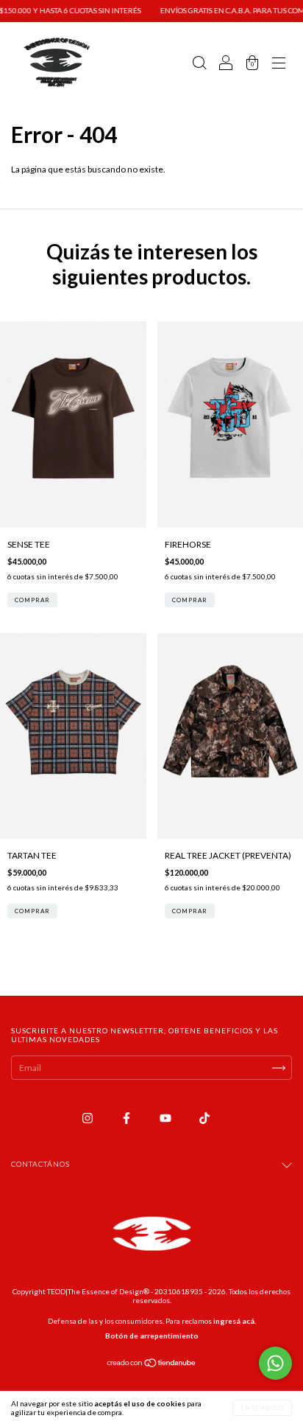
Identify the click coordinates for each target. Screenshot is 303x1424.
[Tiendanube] (152, 1364)
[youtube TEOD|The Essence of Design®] (166, 1117)
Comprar (32, 600)
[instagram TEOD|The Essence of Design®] (88, 1117)
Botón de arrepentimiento (152, 1335)
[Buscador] (199, 64)
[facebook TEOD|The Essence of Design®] (127, 1117)
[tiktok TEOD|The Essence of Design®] (204, 1117)
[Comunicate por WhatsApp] (275, 1363)
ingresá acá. (234, 1320)
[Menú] (278, 64)
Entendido (262, 1407)
